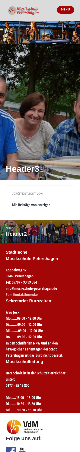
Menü (65, 9)
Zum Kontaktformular (22, 294)
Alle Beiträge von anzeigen (31, 204)
